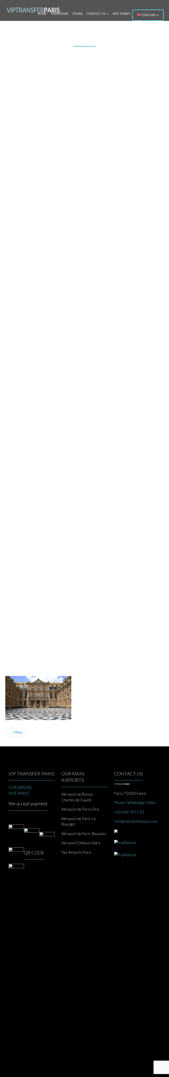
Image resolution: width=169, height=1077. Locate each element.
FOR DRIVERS (20, 787)
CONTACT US (96, 13)
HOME (42, 13)
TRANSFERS (59, 13)
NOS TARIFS (121, 13)
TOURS (77, 13)
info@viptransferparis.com (136, 821)
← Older (16, 732)
